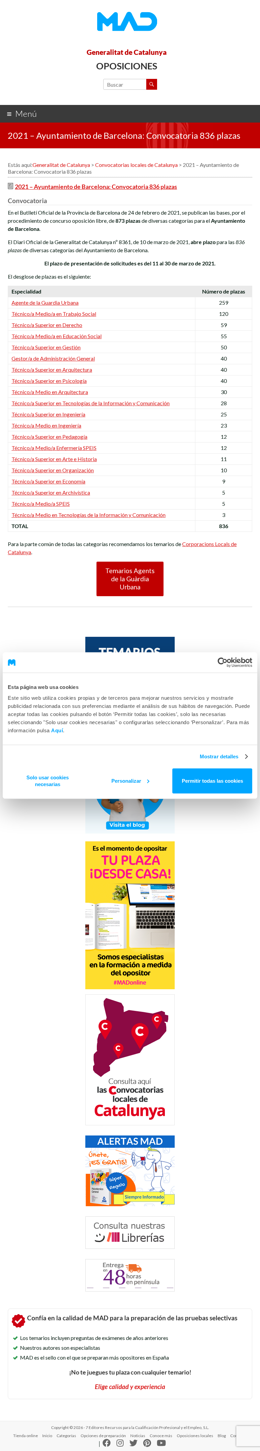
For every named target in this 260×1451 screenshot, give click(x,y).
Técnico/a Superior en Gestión (46, 347)
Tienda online (25, 1435)
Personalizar (126, 780)
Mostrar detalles (219, 756)
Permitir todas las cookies (212, 780)
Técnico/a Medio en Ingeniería (46, 425)
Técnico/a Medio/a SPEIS (41, 503)
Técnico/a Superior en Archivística (51, 492)
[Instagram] (120, 1444)
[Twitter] (133, 1444)
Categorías (66, 1435)
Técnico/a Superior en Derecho (47, 325)
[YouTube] (161, 1444)
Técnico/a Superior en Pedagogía (49, 436)
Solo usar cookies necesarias (47, 780)
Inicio (47, 1435)
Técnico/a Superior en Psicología (49, 380)
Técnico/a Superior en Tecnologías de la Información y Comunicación (91, 403)
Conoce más (161, 1435)
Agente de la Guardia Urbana (45, 302)
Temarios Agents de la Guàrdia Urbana (130, 579)
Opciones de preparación (103, 1435)
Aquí (57, 730)
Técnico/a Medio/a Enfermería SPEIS (54, 448)
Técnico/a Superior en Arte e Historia (54, 459)
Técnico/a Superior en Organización (53, 470)
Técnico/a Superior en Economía (48, 481)
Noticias (137, 1435)
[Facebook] (106, 1444)
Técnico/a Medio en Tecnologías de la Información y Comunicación (89, 515)
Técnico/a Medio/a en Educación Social (57, 336)
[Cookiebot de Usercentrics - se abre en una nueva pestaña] (222, 662)
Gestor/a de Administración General (53, 358)
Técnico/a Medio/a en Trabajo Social (54, 313)
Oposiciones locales (195, 1435)
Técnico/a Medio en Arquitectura (50, 392)
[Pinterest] (147, 1444)
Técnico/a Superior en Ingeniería (48, 414)
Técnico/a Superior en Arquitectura (52, 369)
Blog (222, 1435)
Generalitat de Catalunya (127, 52)
